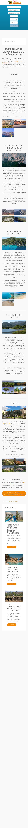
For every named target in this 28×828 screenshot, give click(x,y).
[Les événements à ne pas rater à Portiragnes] (14, 596)
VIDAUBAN (10, 501)
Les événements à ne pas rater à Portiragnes (14, 608)
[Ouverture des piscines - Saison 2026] (14, 559)
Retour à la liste (10, 41)
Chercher (14, 25)
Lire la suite (11, 547)
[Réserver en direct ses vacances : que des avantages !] (14, 516)
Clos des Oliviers (12, 484)
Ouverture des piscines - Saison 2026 (13, 570)
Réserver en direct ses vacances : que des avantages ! (13, 529)
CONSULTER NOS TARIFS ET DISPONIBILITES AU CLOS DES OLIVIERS (14, 493)
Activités (16, 501)
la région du (7, 423)
